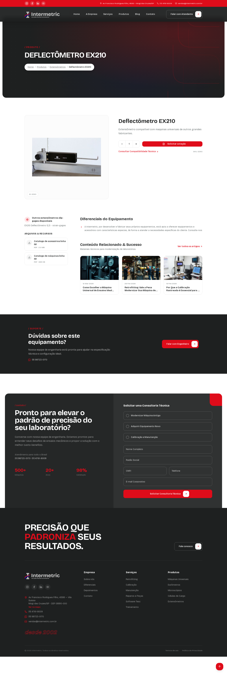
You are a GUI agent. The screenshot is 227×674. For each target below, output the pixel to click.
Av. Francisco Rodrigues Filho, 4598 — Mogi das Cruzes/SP (128, 3)
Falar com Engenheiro (177, 344)
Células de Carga (176, 596)
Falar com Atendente (182, 14)
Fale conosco (186, 546)
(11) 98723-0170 (22, 458)
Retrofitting (132, 579)
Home (77, 14)
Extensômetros (58, 67)
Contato (150, 14)
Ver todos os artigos (189, 246)
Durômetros (174, 585)
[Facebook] (32, 3)
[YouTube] (43, 3)
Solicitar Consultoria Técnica (165, 493)
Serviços (108, 14)
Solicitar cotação (176, 144)
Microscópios (175, 590)
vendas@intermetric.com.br (190, 3)
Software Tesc (133, 601)
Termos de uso (172, 650)
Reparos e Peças (134, 596)
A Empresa (91, 14)
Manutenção (132, 590)
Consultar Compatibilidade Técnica (137, 151)
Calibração (131, 585)
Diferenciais (90, 585)
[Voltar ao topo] (219, 666)
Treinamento (132, 607)
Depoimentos (91, 590)
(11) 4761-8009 (166, 3)
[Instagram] (27, 3)
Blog (137, 14)
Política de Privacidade (192, 650)
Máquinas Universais (178, 579)
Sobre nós (89, 579)
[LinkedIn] (38, 3)
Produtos (124, 14)
